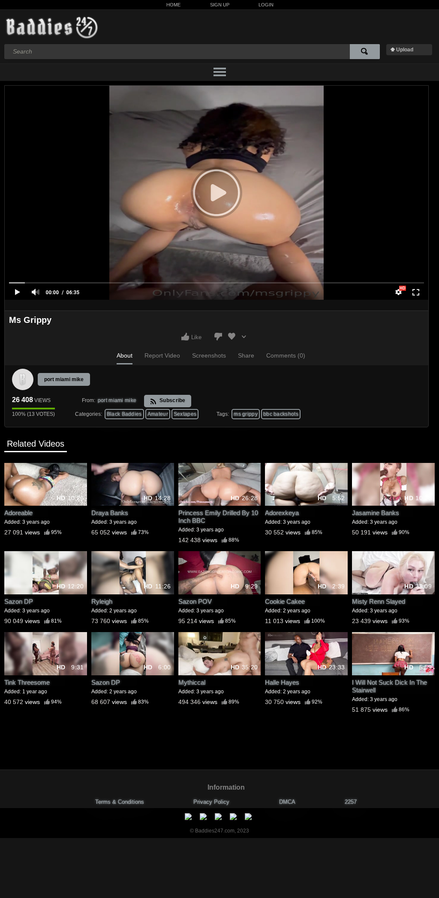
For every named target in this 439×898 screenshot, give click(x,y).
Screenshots (209, 355)
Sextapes (185, 414)
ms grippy (246, 414)
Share (246, 355)
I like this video (185, 336)
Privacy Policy (211, 802)
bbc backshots (280, 414)
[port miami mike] (22, 379)
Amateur (157, 414)
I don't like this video (218, 336)
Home (173, 4)
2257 (351, 802)
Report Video (162, 355)
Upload (404, 50)
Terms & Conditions (119, 802)
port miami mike (64, 379)
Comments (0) (285, 355)
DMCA (287, 802)
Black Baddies (124, 414)
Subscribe (172, 400)
